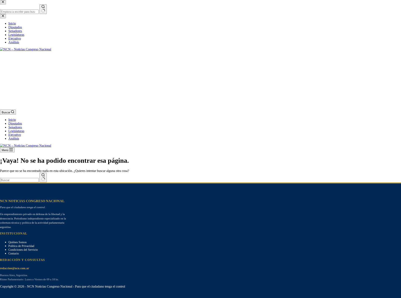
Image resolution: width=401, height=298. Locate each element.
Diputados (15, 123)
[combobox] (19, 180)
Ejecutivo (14, 134)
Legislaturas (16, 131)
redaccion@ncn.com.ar (14, 268)
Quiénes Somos (17, 242)
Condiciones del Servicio (23, 249)
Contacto (13, 253)
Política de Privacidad (21, 246)
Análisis (13, 138)
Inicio (12, 119)
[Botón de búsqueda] (43, 177)
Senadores (15, 127)
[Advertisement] (125, 80)
